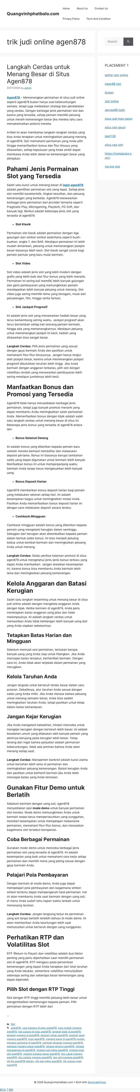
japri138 (110, 136)
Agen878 (13, 97)
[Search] (128, 42)
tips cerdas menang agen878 (35, 1057)
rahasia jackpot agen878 (60, 1046)
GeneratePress (97, 1082)
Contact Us (101, 8)
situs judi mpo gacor (118, 118)
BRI (11, 1089)
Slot (13, 1024)
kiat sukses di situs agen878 (34, 1031)
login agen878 (73, 185)
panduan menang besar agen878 (26, 1046)
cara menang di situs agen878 (39, 1027)
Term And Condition (98, 18)
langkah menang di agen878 (23, 1035)
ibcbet (109, 92)
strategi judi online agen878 (52, 1050)
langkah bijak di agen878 (66, 1031)
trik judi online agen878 (48, 1061)
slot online (112, 101)
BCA (3, 1089)
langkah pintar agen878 (54, 1035)
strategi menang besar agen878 (41, 1053)
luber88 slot (113, 84)
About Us (82, 8)
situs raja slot (114, 145)
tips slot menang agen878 (68, 1057)
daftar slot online (116, 75)
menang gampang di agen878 (24, 1042)
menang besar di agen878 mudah (65, 1039)
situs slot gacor (115, 127)
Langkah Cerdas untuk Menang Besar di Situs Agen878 (38, 74)
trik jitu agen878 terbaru (20, 1061)
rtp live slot (112, 166)
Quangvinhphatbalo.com (33, 13)
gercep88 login (115, 110)
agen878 (16, 1027)
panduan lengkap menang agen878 (63, 1042)
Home (66, 8)
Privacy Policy (71, 18)
